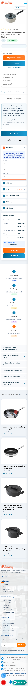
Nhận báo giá (14, 250)
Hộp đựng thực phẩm (8, 612)
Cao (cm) (5, 173)
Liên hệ (4, 587)
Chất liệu (12, 92)
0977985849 (8, 122)
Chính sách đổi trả (7, 625)
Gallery (3, 92)
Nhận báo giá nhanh (14, 58)
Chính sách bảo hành (8, 630)
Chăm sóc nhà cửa (8, 610)
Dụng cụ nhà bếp (7, 602)
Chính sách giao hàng (8, 623)
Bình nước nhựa (7, 600)
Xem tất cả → (22, 394)
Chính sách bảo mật (8, 628)
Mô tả (7, 92)
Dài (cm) (5, 160)
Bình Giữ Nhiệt (6, 607)
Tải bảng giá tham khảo (14, 68)
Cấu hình (18, 92)
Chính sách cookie (20, 673)
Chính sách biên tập (7, 673)
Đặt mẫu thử (14, 255)
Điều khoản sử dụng (8, 591)
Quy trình (24, 92)
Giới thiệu (5, 584)
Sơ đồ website (6, 589)
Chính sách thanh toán (9, 621)
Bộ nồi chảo (6, 605)
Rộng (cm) (5, 167)
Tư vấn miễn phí (14, 63)
